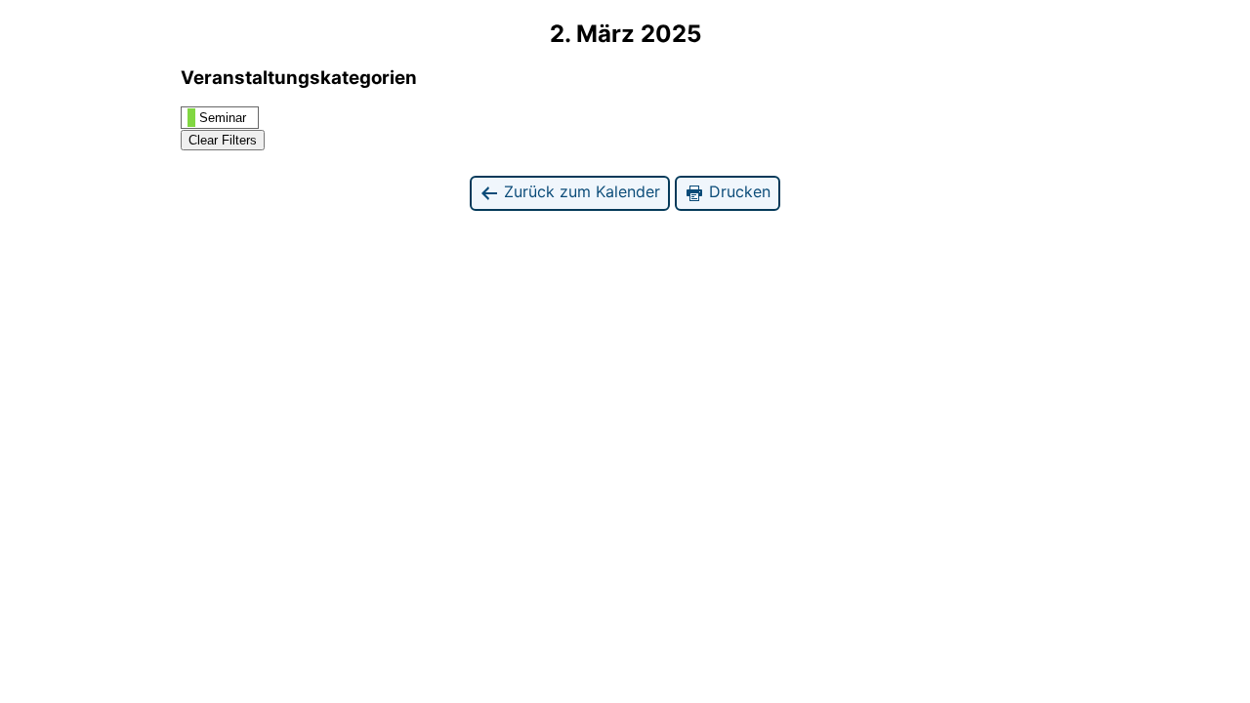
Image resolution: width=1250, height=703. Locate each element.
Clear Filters (222, 140)
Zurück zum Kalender (579, 191)
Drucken (737, 191)
